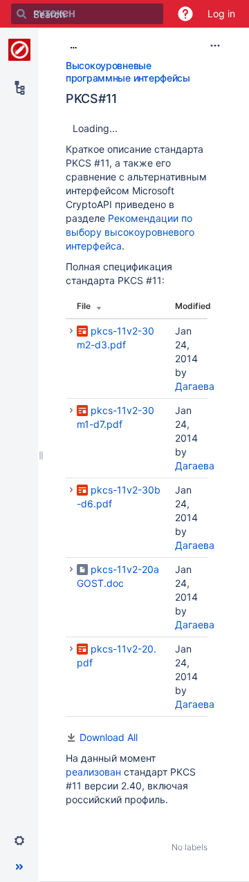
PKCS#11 (92, 98)
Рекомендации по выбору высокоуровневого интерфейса (130, 232)
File (84, 306)
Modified (193, 306)
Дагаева (194, 386)
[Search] (21, 13)
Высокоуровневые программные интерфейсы (128, 71)
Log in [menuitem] (221, 13)
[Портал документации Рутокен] (19, 50)
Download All (109, 737)
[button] (185, 14)
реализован (95, 772)
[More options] (215, 45)
